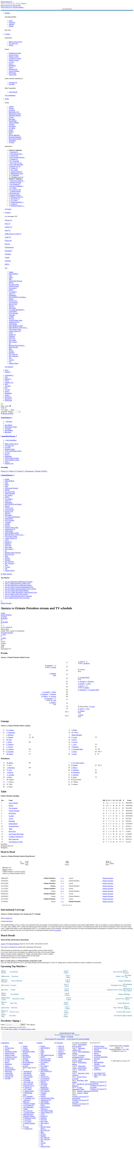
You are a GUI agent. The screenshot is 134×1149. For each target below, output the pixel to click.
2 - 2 (62, 891)
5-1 (8, 873)
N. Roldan (81, 684)
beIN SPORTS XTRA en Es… (14, 535)
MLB (95, 1076)
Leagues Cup (13, 82)
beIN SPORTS (13, 274)
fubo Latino (12, 340)
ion (10, 343)
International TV (6, 649)
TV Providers (58, 1043)
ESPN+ (11, 290)
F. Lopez (92, 706)
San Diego (27, 1120)
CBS (10, 275)
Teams (7, 99)
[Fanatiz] (38, 471)
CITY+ (11, 333)
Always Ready (13, 803)
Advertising (97, 1051)
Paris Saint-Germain (15, 139)
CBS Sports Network (15, 281)
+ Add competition (10, 440)
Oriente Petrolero (6, 615)
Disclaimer (97, 1055)
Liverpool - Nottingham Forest (78, 1056)
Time (12, 410)
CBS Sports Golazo (15, 329)
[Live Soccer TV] (6, 1)
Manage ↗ (8, 417)
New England (28, 1077)
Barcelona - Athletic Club (78, 1049)
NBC (10, 279)
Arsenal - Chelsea (82, 1093)
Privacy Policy (13, 1029)
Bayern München (14, 135)
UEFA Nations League (12, 460)
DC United (14, 170)
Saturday (11, 24)
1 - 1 (62, 896)
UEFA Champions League (13, 451)
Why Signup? (30, 1024)
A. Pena (3, 634)
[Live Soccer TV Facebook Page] (81, 1098)
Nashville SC (14, 152)
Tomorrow (12, 22)
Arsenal (11, 106)
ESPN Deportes (14, 286)
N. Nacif (80, 709)
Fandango (12, 336)
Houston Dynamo (15, 182)
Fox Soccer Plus (14, 284)
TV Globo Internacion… (44, 1086)
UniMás (11, 317)
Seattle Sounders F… (17, 202)
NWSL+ (11, 351)
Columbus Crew (30, 1098)
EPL (6, 388)
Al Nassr (11, 142)
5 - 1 (62, 881)
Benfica (11, 131)
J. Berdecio (86, 663)
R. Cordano (10, 730)
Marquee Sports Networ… (17, 345)
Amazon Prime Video (15, 320)
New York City (28, 1082)
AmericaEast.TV (14, 322)
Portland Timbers (15, 195)
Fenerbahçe (12, 140)
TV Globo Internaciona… (17, 309)
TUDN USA (13, 301)
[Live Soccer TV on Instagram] (81, 1105)
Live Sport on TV (99, 1073)
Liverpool (12, 110)
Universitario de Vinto (16, 842)
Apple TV (12, 293)
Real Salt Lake (14, 193)
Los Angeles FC (15, 184)
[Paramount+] (29, 471)
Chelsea (11, 108)
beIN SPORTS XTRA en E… (18, 327)
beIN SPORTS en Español (13, 504)
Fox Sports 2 (13, 292)
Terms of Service (26, 1029)
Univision (12, 315)
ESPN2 (11, 283)
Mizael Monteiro (77, 735)
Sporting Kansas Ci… (18, 206)
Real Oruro (12, 831)
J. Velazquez (44, 694)
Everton (11, 117)
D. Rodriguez (82, 690)
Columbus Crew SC (17, 177)
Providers (97, 1059)
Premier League (14, 60)
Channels (8, 212)
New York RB (28, 1084)
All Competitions (10, 95)
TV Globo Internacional (12, 517)
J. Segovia (10, 772)
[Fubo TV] (4, 471)
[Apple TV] (20, 471)
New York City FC (16, 163)
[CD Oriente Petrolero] (7, 633)
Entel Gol (9, 918)
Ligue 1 (11, 67)
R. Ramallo (4, 622)
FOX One (12, 338)
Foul (54, 675)
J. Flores (3, 638)
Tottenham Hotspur (15, 115)
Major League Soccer (15, 42)
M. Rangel (4, 618)
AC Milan (12, 128)
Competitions (5, 436)
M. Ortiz (53, 700)
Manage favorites (7, 413)
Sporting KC (29, 1128)
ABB (10, 829)
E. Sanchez (9, 744)
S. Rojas (9, 777)
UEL (6, 377)
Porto (10, 133)
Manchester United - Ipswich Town (79, 1067)
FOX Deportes (13, 313)
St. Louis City (28, 1111)
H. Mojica (44, 696)
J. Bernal (74, 730)
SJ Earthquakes (28, 1107)
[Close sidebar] (1, 601)
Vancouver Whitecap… (17, 180)
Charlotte (27, 1078)
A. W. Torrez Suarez (77, 763)
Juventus (11, 124)
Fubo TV (61, 1048)
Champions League (15, 53)
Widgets (96, 1050)
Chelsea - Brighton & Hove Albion (81, 1060)
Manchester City (14, 112)
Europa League (13, 55)
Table (2, 645)
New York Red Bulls (16, 164)
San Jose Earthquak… (17, 186)
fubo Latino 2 (13, 342)
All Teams (8, 209)
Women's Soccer (99, 1046)
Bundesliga (12, 65)
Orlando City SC (15, 166)
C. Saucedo (74, 775)
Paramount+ (12, 295)
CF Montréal (15, 175)
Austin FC (14, 204)
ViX (10, 361)
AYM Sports (13, 324)
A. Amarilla (45, 692)
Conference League (15, 58)
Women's (8, 372)
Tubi (10, 358)
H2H (2, 647)
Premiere (11, 352)
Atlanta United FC (16, 172)
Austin (26, 1127)
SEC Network (13, 354)
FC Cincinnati (14, 161)
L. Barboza (52, 702)
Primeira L (8, 397)
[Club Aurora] (4, 616)
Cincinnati (27, 1080)
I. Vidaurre (52, 673)
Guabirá (11, 816)
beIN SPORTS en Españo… (18, 297)
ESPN (11, 277)
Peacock (11, 318)
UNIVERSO (13, 311)
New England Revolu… (17, 157)
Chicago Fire (14, 155)
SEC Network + (14, 356)
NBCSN (11, 306)
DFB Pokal (12, 73)
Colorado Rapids (15, 191)
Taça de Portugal (14, 71)
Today (11, 21)
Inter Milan (12, 126)
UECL (7, 381)
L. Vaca (87, 709)
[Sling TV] (12, 471)
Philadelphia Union (17, 173)
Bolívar (11, 805)
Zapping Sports (13, 363)
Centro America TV (15, 331)
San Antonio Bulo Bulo (16, 834)
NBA (95, 1075)
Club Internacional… (16, 154)
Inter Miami (27, 1073)
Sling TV (61, 1046)
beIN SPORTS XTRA (16, 326)
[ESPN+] (44, 471)
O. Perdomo (82, 681)
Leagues (7, 34)
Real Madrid (13, 121)
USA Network (13, 302)
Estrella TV (12, 335)
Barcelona (12, 119)
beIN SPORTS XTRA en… (45, 1108)
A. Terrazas (52, 696)
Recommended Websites (98, 1063)
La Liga (11, 62)
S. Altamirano (10, 732)
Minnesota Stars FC (17, 197)
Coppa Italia (12, 74)
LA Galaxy (14, 200)
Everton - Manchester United (78, 1088)
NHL (104, 1075)
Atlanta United (29, 1091)
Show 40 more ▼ (67, 905)
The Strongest (13, 808)
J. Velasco (74, 767)
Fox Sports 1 (13, 288)
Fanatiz (11, 272)
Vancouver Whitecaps (27, 1101)
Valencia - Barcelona (83, 1091)
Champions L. (9, 375)
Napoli (11, 130)
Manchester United (15, 114)
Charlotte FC (14, 159)
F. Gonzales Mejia (83, 677)
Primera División (6, 603)
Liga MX (12, 84)
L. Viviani (53, 667)
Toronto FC (14, 168)
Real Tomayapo (14, 839)
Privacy (96, 1053)
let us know (57, 930)
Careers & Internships (101, 1057)
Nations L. (8, 379)
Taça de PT (8, 398)
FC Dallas (13, 188)
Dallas (26, 1109)
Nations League (14, 57)
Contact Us (97, 1069)
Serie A (11, 64)
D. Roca (74, 740)
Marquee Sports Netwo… (45, 1127)
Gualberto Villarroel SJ (16, 836)
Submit (23, 1024)
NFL (99, 1075)
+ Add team (8, 421)
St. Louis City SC (15, 189)
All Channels (9, 367)
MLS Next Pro (13, 347)
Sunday (11, 26)
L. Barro (53, 692)
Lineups (3, 643)
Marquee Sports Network (13, 552)
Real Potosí (12, 813)
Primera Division (108, 878)
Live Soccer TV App (100, 1048)
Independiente (13, 824)
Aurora (3, 613)
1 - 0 (62, 888)
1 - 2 (62, 901)
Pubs (95, 1060)
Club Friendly (13, 92)
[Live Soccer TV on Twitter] (81, 1102)
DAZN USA (13, 304)
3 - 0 (62, 878)
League (5, 410)
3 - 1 (62, 886)
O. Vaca (9, 770)
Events (3, 642)
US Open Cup (13, 43)
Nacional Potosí (14, 826)
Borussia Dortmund (15, 137)
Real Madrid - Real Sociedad (79, 1045)
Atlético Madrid (14, 122)
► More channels (6, 574)
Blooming (12, 821)
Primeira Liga (13, 69)
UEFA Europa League (12, 458)
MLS (6, 384)
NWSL (11, 45)
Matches (7, 13)
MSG (10, 349)
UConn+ (11, 360)
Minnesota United (30, 1118)
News (6, 370)
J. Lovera (74, 742)
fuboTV (11, 299)
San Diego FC (15, 198)
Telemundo (12, 308)
